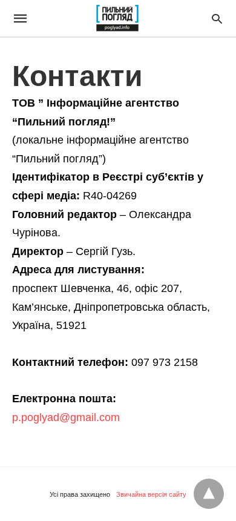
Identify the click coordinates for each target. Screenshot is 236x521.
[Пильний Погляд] (117, 18)
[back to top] (209, 494)
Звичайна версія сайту (151, 494)
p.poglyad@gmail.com (66, 417)
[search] (217, 18)
